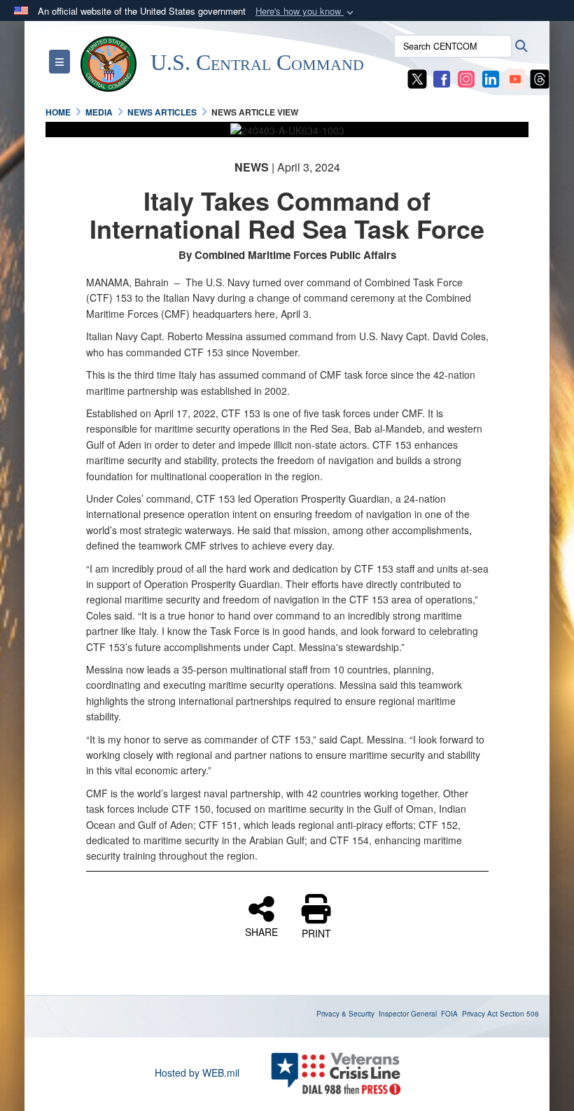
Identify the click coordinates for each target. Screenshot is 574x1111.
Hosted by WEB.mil (197, 1072)
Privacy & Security (345, 1014)
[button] (305, 11)
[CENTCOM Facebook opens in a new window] (441, 78)
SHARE (261, 931)
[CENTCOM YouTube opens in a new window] (515, 78)
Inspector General (408, 1014)
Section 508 (519, 1014)
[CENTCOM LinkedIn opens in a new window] (490, 78)
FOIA (449, 1014)
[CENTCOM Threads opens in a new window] (539, 78)
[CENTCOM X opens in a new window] (417, 78)
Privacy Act (480, 1014)
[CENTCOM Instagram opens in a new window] (466, 78)
